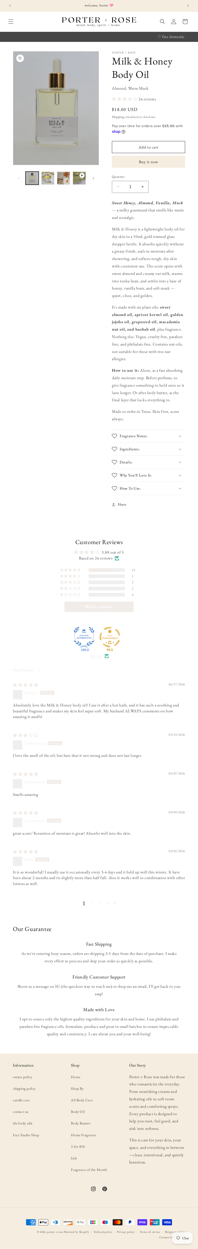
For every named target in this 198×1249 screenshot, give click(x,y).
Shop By (77, 1088)
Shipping (118, 117)
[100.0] (84, 637)
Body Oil (78, 1111)
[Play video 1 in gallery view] (79, 178)
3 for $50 (78, 1146)
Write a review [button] (99, 606)
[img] (25, 685)
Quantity (118, 176)
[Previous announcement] (10, 5)
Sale (74, 1158)
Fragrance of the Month (89, 1169)
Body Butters (80, 1123)
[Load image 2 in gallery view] (47, 178)
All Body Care (82, 1100)
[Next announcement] (188, 5)
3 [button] (100, 903)
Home (75, 1077)
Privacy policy (126, 1232)
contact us (21, 1111)
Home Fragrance (83, 1135)
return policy (22, 1077)
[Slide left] (18, 178)
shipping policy (24, 1088)
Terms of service (150, 1232)
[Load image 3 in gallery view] (63, 178)
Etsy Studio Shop (26, 1135)
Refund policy (103, 1232)
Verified (96, 656)
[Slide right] (93, 178)
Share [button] (122, 504)
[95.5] (110, 637)
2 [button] (92, 903)
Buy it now (148, 161)
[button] (10, 21)
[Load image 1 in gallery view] (32, 178)
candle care (21, 1100)
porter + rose (55, 1232)
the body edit (22, 1123)
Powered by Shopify (76, 1232)
